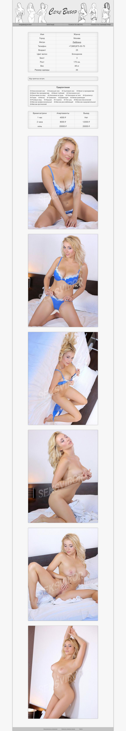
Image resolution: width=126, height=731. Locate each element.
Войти (80, 729)
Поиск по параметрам (101, 24)
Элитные (50, 24)
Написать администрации (68, 729)
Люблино (77, 42)
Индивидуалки (25, 24)
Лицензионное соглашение (50, 729)
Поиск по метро (75, 24)
